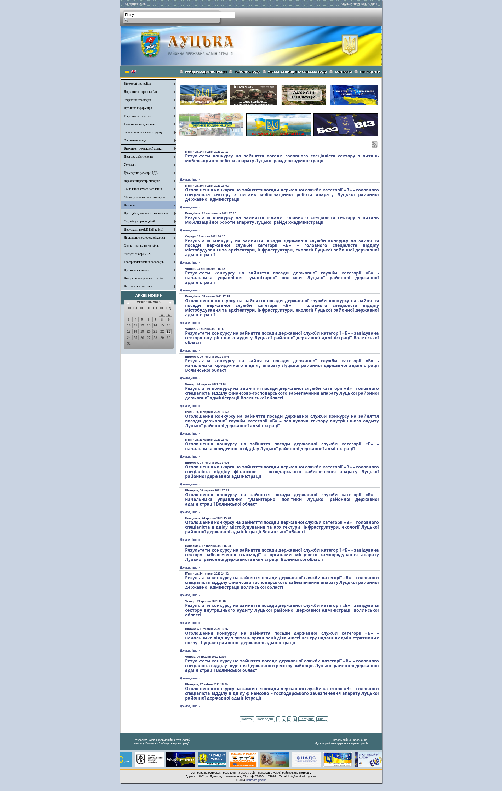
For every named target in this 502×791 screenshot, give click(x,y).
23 (168, 331)
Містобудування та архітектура (144, 197)
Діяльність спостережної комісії (144, 237)
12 (142, 325)
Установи (130, 165)
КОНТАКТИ (343, 72)
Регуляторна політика (138, 116)
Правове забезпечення (138, 156)
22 (162, 331)
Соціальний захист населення (143, 189)
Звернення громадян (137, 100)
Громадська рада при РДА (141, 173)
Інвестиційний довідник (139, 124)
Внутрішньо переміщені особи (143, 278)
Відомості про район (137, 83)
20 (149, 331)
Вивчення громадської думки (143, 148)
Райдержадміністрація (206, 72)
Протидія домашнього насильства (146, 213)
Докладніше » (190, 179)
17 (129, 331)
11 (135, 325)
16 (168, 325)
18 (135, 331)
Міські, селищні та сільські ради (297, 72)
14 (155, 325)
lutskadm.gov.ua (256, 780)
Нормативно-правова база (141, 92)
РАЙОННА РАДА (247, 72)
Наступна (306, 719)
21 (155, 331)
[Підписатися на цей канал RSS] (375, 144)
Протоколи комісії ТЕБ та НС (143, 229)
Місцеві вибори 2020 (137, 254)
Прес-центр (370, 72)
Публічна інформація (138, 108)
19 (142, 331)
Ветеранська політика (138, 286)
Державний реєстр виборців (142, 181)
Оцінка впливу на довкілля (141, 246)
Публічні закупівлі (136, 270)
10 (129, 325)
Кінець (322, 719)
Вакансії (129, 205)
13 (149, 325)
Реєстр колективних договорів (144, 262)
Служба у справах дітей (139, 221)
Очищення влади (135, 140)
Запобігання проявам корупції (143, 132)
